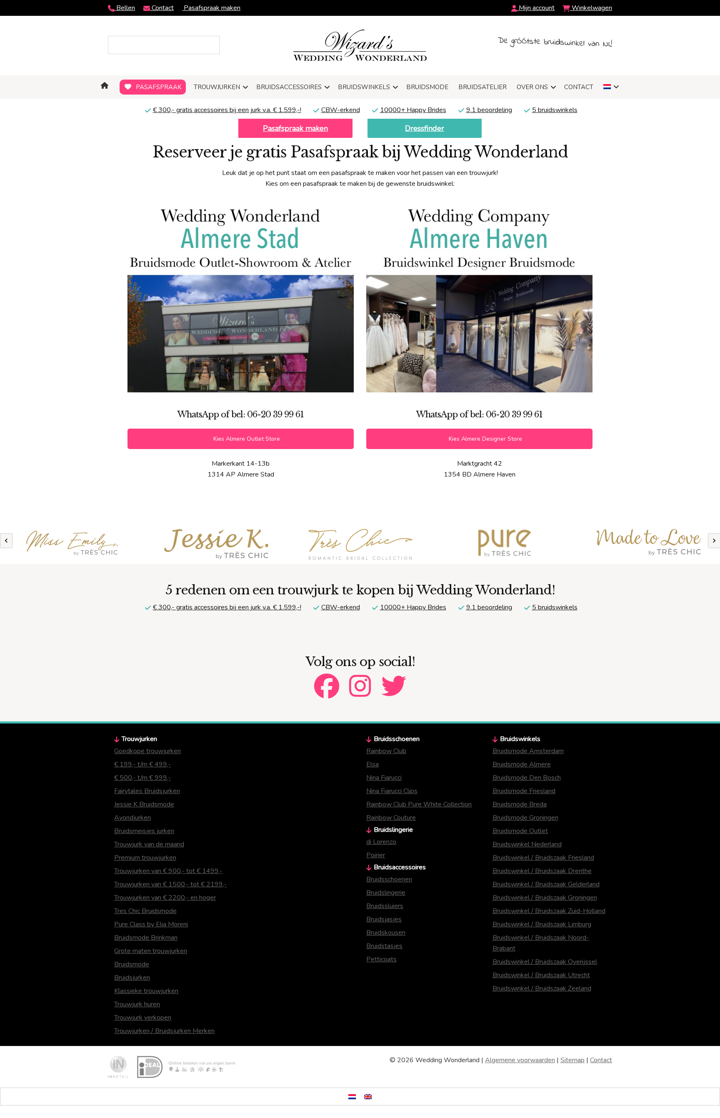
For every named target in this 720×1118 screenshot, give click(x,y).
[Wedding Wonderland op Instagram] (360, 679)
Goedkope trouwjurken (147, 751)
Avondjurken (132, 817)
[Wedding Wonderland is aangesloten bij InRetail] (118, 1067)
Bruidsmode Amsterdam (528, 751)
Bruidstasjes (384, 946)
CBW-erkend (340, 110)
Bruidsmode (131, 964)
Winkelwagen (591, 7)
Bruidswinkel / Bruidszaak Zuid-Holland (548, 911)
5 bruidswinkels (555, 110)
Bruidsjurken (132, 977)
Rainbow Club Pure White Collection (419, 804)
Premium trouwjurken (145, 857)
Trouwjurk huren (137, 1004)
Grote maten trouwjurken (150, 951)
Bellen (125, 7)
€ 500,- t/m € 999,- (142, 777)
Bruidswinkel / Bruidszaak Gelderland (546, 884)
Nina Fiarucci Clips (392, 791)
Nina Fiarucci (384, 777)
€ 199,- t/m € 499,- (142, 764)
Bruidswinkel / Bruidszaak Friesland (543, 857)
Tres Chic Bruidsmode (145, 911)
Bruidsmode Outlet (520, 831)
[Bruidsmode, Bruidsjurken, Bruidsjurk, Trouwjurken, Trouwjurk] (106, 85)
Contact (162, 7)
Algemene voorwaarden (520, 1060)
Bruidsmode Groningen (525, 817)
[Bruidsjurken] (504, 544)
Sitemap (572, 1060)
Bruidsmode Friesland (523, 791)
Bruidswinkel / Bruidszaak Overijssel (544, 961)
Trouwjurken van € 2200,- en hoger (165, 897)
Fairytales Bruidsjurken (147, 791)
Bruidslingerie (385, 892)
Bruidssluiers (384, 906)
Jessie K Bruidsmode (144, 804)
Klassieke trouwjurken (146, 991)
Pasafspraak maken (211, 7)
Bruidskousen (385, 932)
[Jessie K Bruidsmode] (216, 544)
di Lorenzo (381, 841)
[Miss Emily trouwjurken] (72, 544)
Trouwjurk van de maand (149, 844)
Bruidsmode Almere (521, 764)
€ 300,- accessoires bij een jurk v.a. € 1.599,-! (227, 110)
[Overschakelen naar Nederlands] (352, 1096)
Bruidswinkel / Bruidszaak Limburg (541, 924)
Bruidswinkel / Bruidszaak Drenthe (542, 871)
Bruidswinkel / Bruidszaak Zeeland (541, 988)
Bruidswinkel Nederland (527, 844)
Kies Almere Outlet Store (246, 439)
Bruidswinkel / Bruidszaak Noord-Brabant (540, 943)
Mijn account (536, 7)
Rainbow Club (386, 751)
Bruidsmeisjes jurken (144, 831)
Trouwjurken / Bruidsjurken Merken (164, 1031)
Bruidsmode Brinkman (146, 937)
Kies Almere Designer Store (484, 439)
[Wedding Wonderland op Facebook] (326, 679)
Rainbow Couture (391, 817)
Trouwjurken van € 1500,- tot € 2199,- (170, 884)
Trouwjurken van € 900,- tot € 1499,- (168, 871)
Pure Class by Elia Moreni (151, 924)
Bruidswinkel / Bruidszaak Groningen (544, 897)
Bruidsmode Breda (519, 804)
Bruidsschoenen (389, 879)
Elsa (372, 764)
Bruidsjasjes (384, 919)
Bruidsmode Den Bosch (526, 777)
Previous (6, 540)
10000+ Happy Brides (413, 110)
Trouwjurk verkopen (142, 1017)
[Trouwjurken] (360, 544)
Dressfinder (424, 128)
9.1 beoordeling (489, 110)
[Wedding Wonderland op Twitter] (393, 679)
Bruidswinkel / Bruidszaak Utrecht (541, 975)
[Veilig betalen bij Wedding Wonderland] (186, 1067)
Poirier (375, 855)
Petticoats (381, 959)
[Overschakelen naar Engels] (368, 1096)
